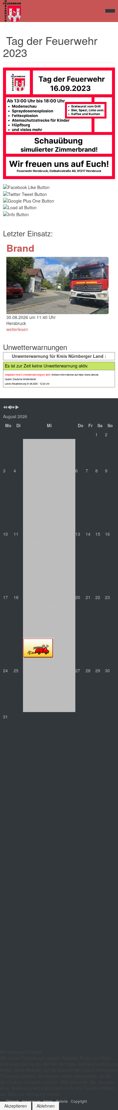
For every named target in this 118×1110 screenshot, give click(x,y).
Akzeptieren (15, 1106)
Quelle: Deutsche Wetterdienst (20, 379)
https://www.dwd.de (88, 374)
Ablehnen (46, 1106)
